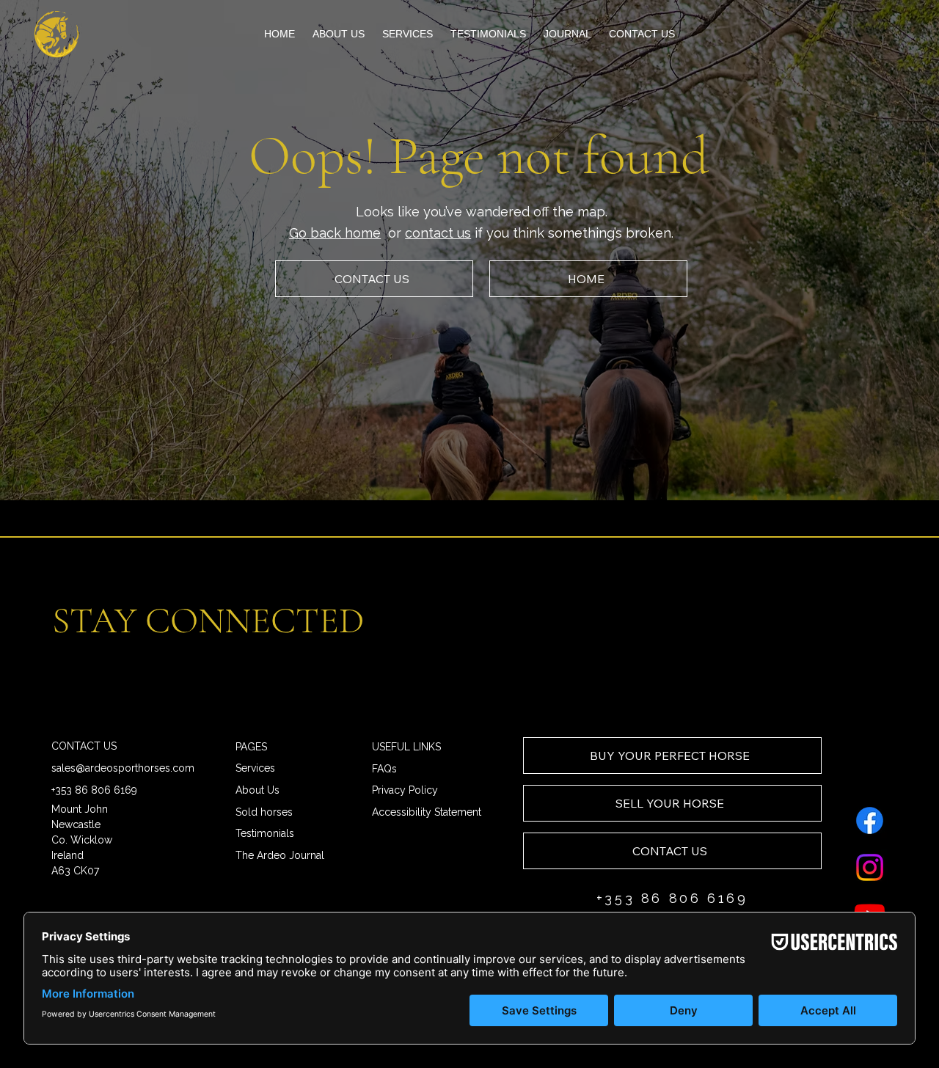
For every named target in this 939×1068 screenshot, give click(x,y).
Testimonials (264, 833)
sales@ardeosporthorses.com (122, 768)
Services (255, 768)
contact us (438, 233)
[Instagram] (870, 867)
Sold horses (264, 812)
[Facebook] (870, 820)
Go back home (335, 233)
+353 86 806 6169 (94, 790)
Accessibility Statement (426, 812)
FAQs (384, 769)
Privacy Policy (405, 790)
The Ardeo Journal (279, 855)
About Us (257, 790)
